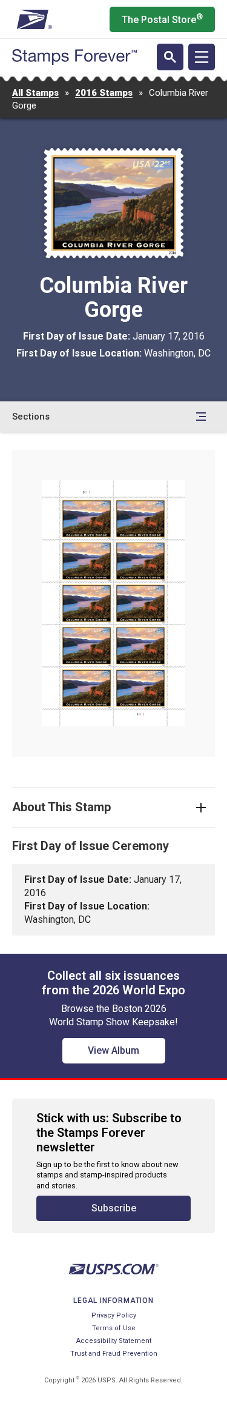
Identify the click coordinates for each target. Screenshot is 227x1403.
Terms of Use (114, 1328)
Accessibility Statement (113, 1341)
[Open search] (170, 57)
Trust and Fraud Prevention (113, 1354)
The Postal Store (162, 18)
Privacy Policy (113, 1315)
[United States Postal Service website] (32, 19)
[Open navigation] (201, 57)
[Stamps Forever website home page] (74, 57)
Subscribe (113, 1208)
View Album (113, 1050)
